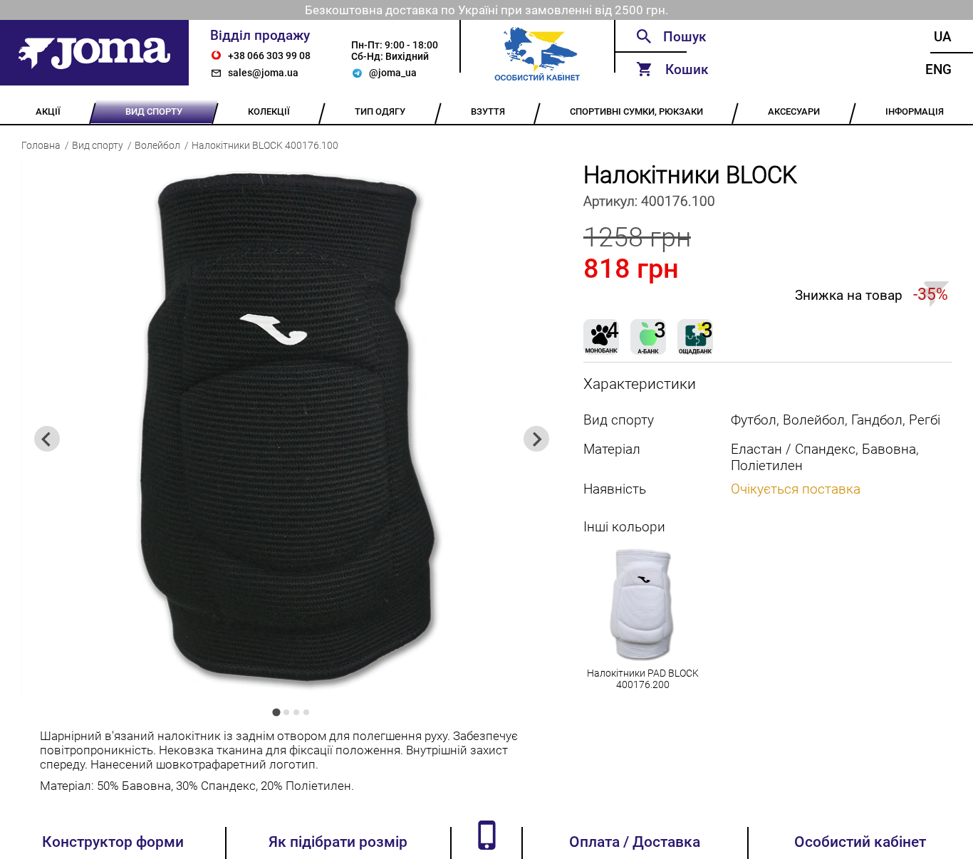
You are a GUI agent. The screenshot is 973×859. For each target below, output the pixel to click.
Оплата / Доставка (634, 841)
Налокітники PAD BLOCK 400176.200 (643, 678)
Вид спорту (97, 145)
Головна (41, 145)
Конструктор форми (113, 841)
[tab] (277, 713)
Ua (943, 36)
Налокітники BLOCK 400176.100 (265, 145)
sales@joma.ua (263, 72)
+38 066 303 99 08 (269, 55)
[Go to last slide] (47, 439)
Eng (938, 69)
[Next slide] (536, 439)
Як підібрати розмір (338, 841)
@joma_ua (393, 72)
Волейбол (157, 145)
